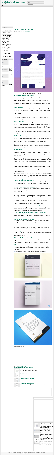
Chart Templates (6, 38)
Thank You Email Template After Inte (27, 373)
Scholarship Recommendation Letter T (27, 383)
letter (16, 366)
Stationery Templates (7, 56)
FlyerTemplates (6, 41)
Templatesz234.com (14, 1)
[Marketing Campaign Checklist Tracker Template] (37, 437)
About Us (10, 452)
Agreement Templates (7, 29)
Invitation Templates (7, 44)
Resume (4, 51)
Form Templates (6, 42)
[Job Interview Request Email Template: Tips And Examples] (17, 381)
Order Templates (6, 50)
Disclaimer (25, 452)
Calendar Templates (7, 35)
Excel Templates (6, 39)
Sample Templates (6, 53)
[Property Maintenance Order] (37, 430)
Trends (24, 366)
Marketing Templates (7, 48)
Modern (18, 366)
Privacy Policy (37, 452)
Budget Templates (6, 32)
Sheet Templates (6, 54)
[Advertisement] (26, 16)
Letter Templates (20, 27)
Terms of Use (43, 452)
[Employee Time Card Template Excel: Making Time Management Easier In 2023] (36, 444)
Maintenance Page (31, 452)
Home (15, 27)
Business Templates (7, 33)
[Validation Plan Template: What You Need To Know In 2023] (36, 427)
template (21, 366)
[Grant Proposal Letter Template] (17, 372)
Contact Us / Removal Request (17, 452)
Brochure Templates (7, 30)
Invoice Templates (6, 45)
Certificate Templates (7, 36)
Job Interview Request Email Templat (27, 378)
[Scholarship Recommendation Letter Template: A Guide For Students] (17, 386)
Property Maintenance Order (45, 429)
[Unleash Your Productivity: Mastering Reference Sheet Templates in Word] (5, 75)
